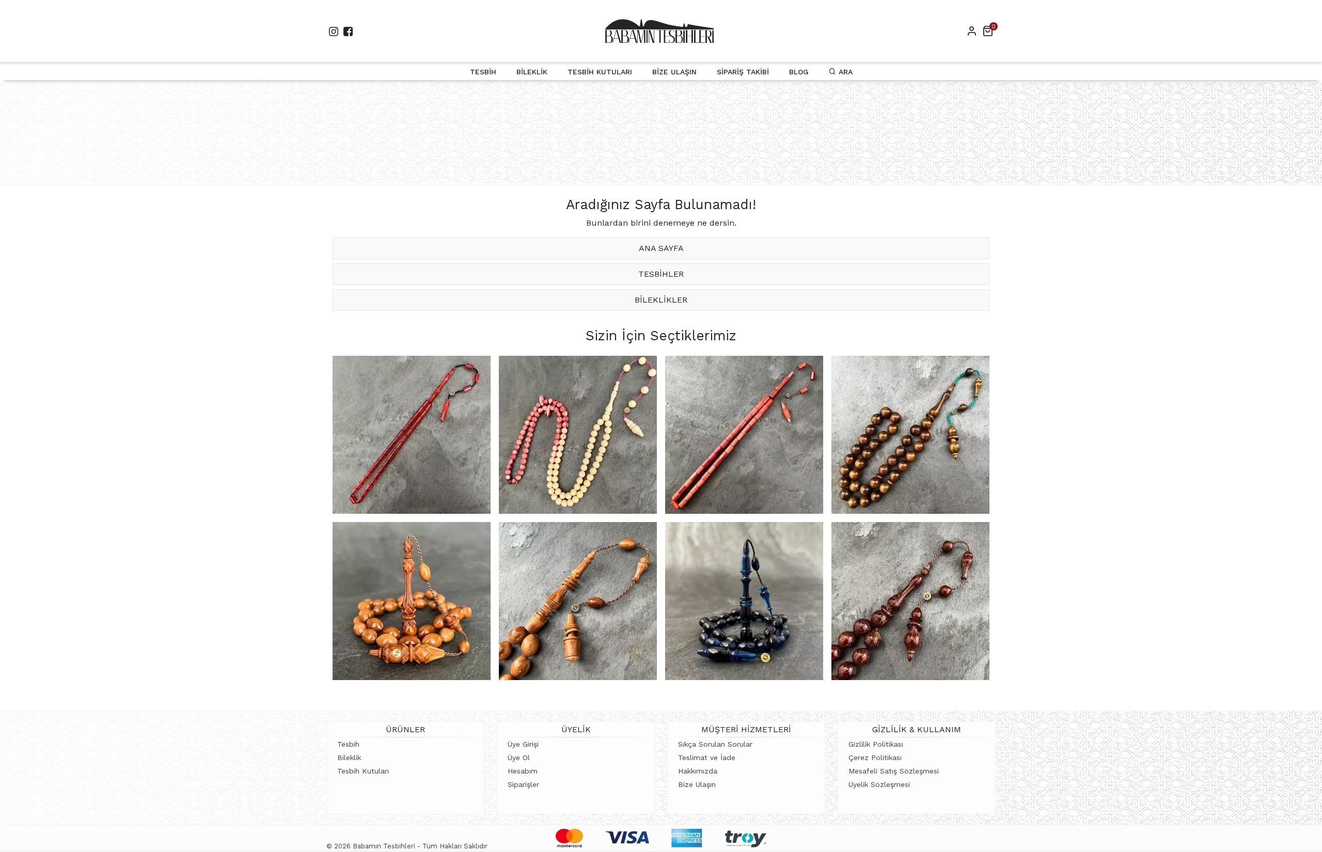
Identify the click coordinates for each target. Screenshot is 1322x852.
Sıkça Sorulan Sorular (715, 744)
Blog (799, 72)
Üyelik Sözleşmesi (879, 784)
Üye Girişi (523, 744)
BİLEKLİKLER (661, 300)
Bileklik (531, 72)
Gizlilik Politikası (875, 744)
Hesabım (523, 771)
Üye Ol (519, 757)
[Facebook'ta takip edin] (348, 31)
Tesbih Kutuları (600, 72)
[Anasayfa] (659, 31)
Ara (844, 72)
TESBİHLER (661, 274)
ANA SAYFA (661, 248)
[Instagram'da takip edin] (333, 31)
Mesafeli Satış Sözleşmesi (893, 771)
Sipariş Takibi (743, 72)
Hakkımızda (697, 771)
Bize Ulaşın (674, 72)
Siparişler (523, 784)
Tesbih (483, 72)
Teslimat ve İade (706, 757)
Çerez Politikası (875, 757)
